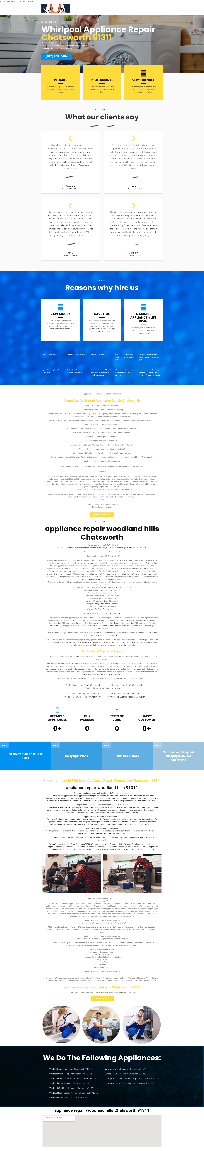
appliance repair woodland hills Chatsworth (102, 533)
